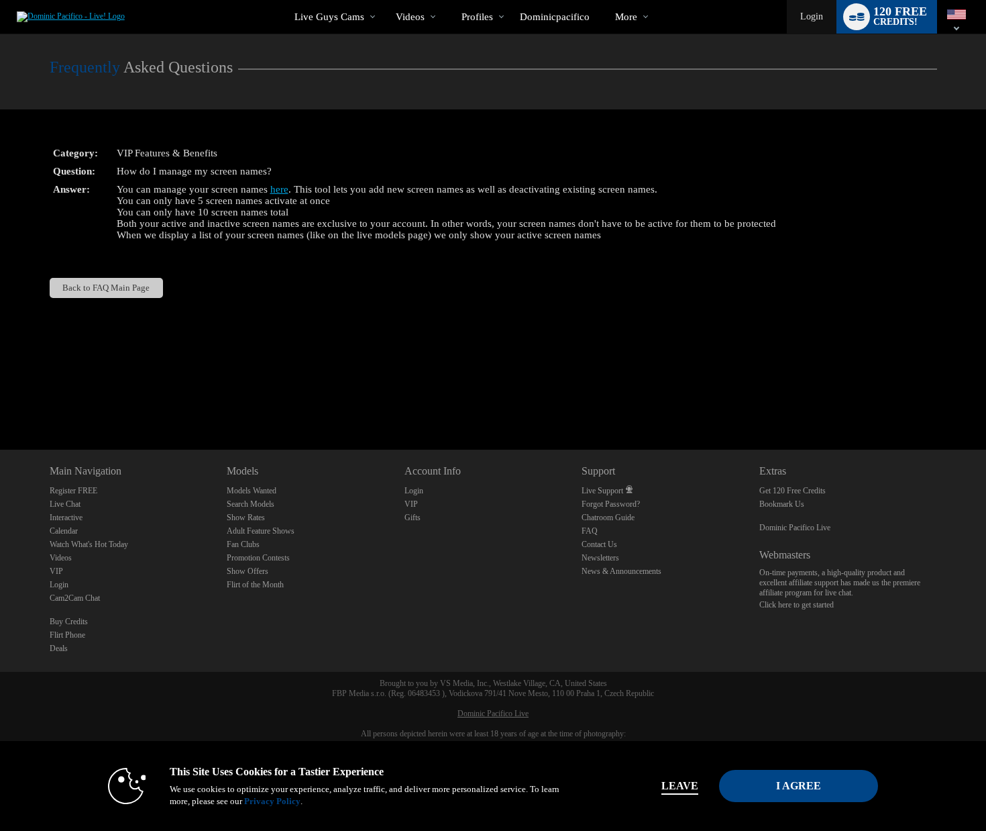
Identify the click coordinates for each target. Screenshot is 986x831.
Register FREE (73, 490)
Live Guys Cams (329, 16)
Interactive (66, 517)
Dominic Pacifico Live (794, 527)
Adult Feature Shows (260, 531)
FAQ (590, 531)
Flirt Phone (67, 635)
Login (811, 16)
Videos (410, 16)
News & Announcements (621, 571)
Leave (679, 785)
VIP (56, 571)
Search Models (250, 504)
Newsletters (600, 558)
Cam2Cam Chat (75, 598)
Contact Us (599, 544)
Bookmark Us (781, 504)
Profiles (477, 16)
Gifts (412, 517)
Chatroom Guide (608, 517)
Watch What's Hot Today (89, 544)
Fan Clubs (243, 544)
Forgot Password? (611, 504)
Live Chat (65, 504)
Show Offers (247, 571)
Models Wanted (251, 490)
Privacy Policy (272, 801)
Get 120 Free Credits (792, 490)
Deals (59, 648)
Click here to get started (796, 604)
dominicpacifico (555, 16)
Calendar (64, 531)
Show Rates (246, 517)
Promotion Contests (258, 558)
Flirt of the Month (255, 584)
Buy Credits (69, 621)
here (279, 189)
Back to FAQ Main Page (106, 288)
